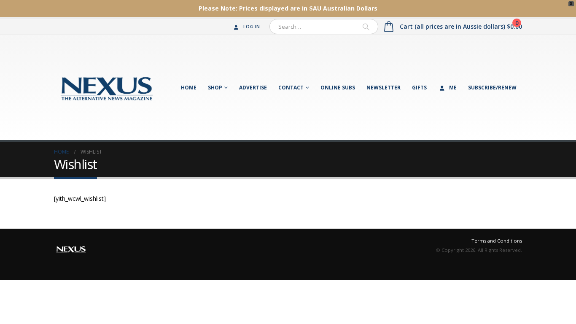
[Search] (366, 26)
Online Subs (337, 87)
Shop (215, 87)
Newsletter (383, 87)
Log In (251, 26)
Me (453, 87)
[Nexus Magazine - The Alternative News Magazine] (106, 87)
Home (188, 87)
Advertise (253, 87)
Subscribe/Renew (492, 87)
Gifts (419, 87)
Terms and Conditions (496, 241)
